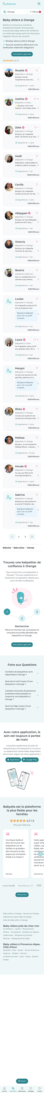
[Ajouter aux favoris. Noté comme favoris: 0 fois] (36, 70)
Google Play (31, 760)
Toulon (20, 950)
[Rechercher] (5, 12)
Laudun (18, 929)
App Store (14, 760)
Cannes (23, 953)
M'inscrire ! (22, 895)
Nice (14, 950)
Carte (23, 1081)
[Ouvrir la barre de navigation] (39, 3)
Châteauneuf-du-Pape (20, 938)
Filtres (36, 12)
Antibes (15, 953)
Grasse (6, 960)
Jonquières (16, 932)
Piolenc (6, 932)
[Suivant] (32, 537)
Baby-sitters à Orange (12, 914)
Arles (21, 957)
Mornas (6, 938)
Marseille (7, 950)
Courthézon (8, 929)
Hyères (35, 957)
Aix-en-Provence (32, 950)
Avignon (6, 953)
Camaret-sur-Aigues (30, 932)
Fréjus (27, 957)
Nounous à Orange (31, 914)
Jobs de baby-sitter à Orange (15, 920)
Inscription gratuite (22, 54)
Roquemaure (28, 929)
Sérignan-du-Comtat (23, 935)
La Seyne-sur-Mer (10, 957)
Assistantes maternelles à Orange (17, 917)
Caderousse (8, 935)
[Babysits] (9, 3)
